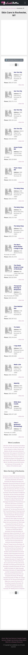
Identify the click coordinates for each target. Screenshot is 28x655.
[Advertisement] (14, 37)
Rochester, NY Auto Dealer (10, 518)
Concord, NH (16, 462)
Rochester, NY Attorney (10, 481)
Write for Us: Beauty (10, 642)
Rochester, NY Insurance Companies (14, 505)
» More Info (21, 85)
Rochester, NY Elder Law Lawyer (16, 577)
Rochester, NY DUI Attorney (10, 485)
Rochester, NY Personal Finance (16, 502)
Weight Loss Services (13, 640)
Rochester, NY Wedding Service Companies (14, 588)
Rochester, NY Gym (13, 562)
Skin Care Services (11, 8)
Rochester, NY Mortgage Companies (14, 527)
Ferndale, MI (15, 460)
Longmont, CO (15, 453)
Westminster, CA (7, 453)
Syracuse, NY (11, 464)
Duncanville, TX (18, 464)
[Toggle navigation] (25, 2)
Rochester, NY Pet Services (10, 579)
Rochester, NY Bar (7, 492)
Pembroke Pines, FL (8, 456)
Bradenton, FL (15, 455)
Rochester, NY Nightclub (19, 492)
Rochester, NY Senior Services (17, 489)
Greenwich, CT (7, 455)
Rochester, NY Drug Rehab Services (13, 587)
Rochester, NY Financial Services (16, 555)
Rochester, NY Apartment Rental (11, 476)
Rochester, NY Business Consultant (13, 503)
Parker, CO (22, 453)
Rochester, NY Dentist (19, 483)
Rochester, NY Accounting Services (13, 507)
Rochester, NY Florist (10, 531)
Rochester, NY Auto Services (11, 494)
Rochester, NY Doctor (13, 535)
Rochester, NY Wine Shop (17, 496)
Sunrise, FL (16, 456)
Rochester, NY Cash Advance (11, 498)
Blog (20, 640)
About (24, 640)
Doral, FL (22, 455)
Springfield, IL (20, 458)
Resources (20, 642)
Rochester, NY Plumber (16, 479)
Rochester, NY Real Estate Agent (14, 529)
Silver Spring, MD (7, 460)
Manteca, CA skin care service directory (13, 451)
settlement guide (17, 466)
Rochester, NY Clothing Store (17, 526)
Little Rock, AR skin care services (11, 445)
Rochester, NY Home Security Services (13, 490)
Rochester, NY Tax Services (10, 509)
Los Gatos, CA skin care (17, 449)
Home (3, 8)
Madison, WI (9, 466)
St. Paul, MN (9, 462)
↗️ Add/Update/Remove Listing (14, 60)
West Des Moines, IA (11, 458)
